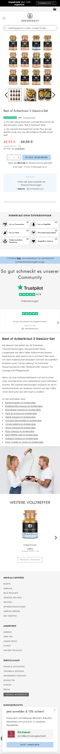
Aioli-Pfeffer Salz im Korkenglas (21, 434)
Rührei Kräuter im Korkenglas (20, 402)
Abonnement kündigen (14, 675)
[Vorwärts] (53, 94)
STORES (7, 645)
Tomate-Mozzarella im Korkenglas (23, 420)
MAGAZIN (7, 602)
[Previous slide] (2, 323)
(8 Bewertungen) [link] (29, 117)
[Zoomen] (52, 81)
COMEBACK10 (44, 3)
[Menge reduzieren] (9, 157)
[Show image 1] (15, 94)
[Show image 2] (30, 94)
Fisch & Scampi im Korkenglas (21, 413)
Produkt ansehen (30, 559)
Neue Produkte (10, 593)
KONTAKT (7, 684)
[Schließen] (54, 710)
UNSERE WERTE (10, 641)
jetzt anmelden (30, 744)
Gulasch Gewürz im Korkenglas (21, 438)
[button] (16, 224)
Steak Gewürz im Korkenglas (20, 417)
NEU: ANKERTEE (10, 615)
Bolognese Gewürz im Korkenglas (23, 409)
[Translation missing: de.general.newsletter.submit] (12, 734)
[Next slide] (58, 323)
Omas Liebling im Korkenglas (20, 424)
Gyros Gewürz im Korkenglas (20, 427)
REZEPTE (7, 583)
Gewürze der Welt (12, 597)
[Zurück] (6, 94)
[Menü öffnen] (4, 18)
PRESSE (6, 689)
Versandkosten (20, 148)
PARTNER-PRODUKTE (12, 650)
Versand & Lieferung (13, 671)
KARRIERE (7, 632)
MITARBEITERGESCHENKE (14, 606)
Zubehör (7, 588)
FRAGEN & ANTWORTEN (13, 666)
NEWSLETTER (9, 680)
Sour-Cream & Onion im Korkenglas (24, 442)
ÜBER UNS (8, 636)
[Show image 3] (44, 94)
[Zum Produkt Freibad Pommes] (30, 523)
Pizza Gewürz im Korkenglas (19, 431)
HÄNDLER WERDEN (11, 611)
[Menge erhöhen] (18, 157)
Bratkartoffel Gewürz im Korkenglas (24, 406)
